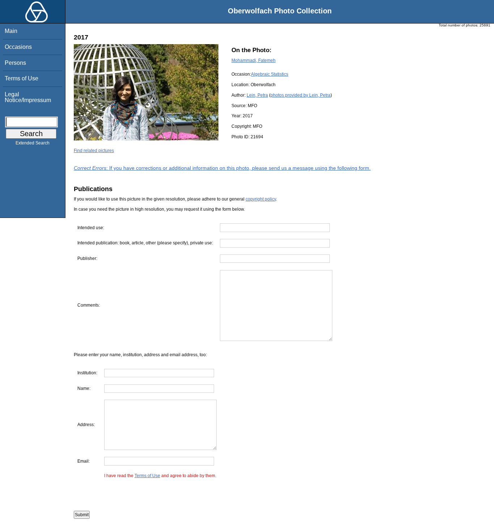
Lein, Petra (257, 95)
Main (11, 31)
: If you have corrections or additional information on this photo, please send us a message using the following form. (222, 168)
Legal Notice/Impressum (28, 97)
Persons (15, 63)
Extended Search (33, 143)
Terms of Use (21, 78)
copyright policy (261, 199)
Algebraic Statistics (269, 74)
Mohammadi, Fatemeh (253, 60)
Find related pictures (94, 150)
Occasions (18, 47)
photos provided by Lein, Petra (301, 95)
